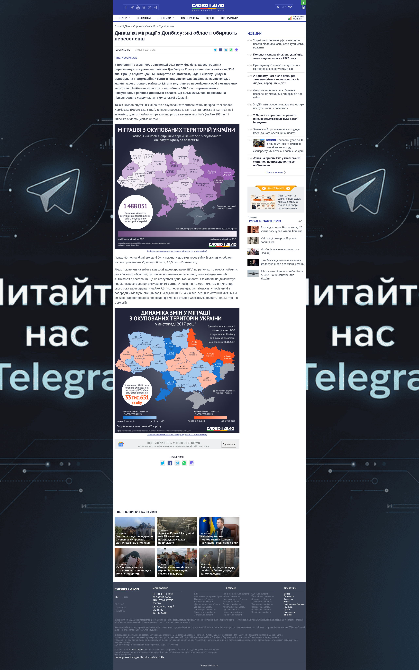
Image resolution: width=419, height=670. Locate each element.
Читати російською (126, 57)
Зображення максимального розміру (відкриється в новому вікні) (177, 251)
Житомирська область (205, 609)
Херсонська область (261, 601)
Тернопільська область (262, 596)
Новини (121, 18)
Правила (120, 611)
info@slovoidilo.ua (209, 665)
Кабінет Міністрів (163, 600)
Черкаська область (260, 607)
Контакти (120, 607)
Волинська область (203, 601)
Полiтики (164, 18)
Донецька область (203, 607)
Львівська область (232, 604)
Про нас (119, 604)
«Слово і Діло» (136, 649)
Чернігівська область (261, 612)
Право (287, 609)
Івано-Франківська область (236, 594)
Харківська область (261, 599)
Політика (288, 607)
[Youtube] (138, 7)
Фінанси (287, 615)
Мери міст (159, 610)
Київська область (231, 596)
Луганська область (232, 601)
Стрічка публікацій (144, 26)
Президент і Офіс (163, 594)
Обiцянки (144, 18)
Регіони (231, 588)
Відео (210, 18)
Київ (196, 594)
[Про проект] (303, 2)
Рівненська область (232, 615)
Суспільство (166, 26)
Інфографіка (190, 18)
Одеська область (231, 609)
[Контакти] (303, 7)
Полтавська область (233, 612)
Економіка (289, 596)
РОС (290, 7)
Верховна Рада (162, 597)
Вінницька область (203, 599)
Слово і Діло (122, 26)
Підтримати (229, 18)
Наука (287, 601)
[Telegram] (132, 7)
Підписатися (229, 444)
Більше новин (274, 172)
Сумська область (259, 594)
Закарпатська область (205, 612)
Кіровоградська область (235, 599)
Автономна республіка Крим (208, 596)
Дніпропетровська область (207, 604)
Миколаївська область (234, 607)
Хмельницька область (262, 604)
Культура (288, 599)
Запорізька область (203, 615)
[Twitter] (150, 7)
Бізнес (287, 594)
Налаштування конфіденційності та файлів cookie (139, 657)
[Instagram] (144, 7)
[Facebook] (126, 7)
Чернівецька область (261, 609)
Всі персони (160, 613)
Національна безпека (294, 604)
